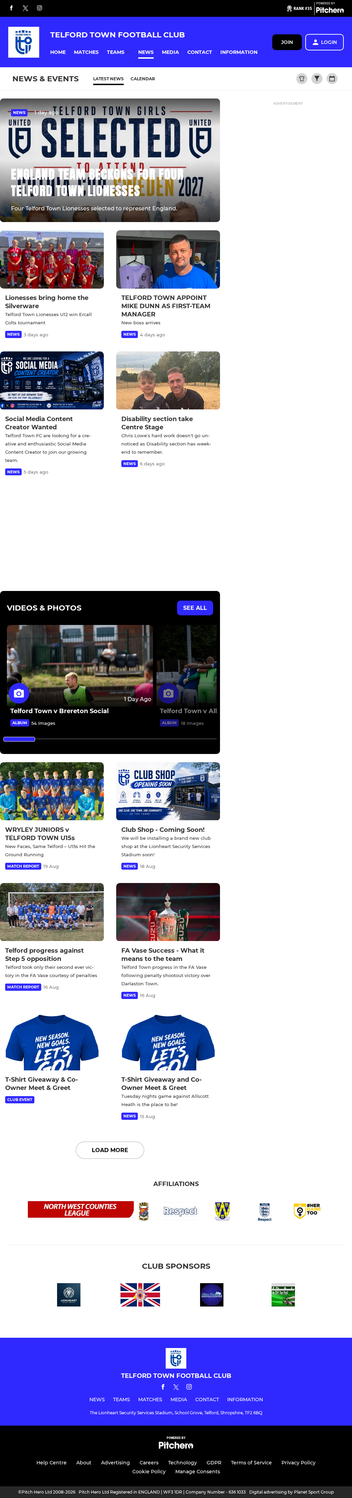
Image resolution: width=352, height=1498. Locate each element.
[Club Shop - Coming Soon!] (168, 791)
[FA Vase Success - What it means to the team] (168, 912)
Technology (182, 1463)
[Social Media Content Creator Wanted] (52, 380)
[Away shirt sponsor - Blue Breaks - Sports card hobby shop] (211, 1296)
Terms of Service (251, 1463)
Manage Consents (197, 1471)
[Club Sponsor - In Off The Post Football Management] (283, 1296)
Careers (149, 1463)
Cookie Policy (149, 1471)
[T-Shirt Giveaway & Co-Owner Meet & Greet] (52, 1041)
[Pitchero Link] (330, 11)
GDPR (214, 1463)
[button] (58, 52)
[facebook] (11, 8)
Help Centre (51, 1463)
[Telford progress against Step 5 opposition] (52, 912)
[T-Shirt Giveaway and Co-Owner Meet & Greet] (168, 1041)
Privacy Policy (299, 1463)
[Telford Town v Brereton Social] (80, 666)
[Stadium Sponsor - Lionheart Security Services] (68, 1296)
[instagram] (39, 8)
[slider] (19, 739)
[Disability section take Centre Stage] (168, 380)
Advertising (115, 1463)
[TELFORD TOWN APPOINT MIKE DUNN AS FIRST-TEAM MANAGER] (168, 259)
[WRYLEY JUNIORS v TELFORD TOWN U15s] (52, 791)
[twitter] (25, 8)
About (83, 1463)
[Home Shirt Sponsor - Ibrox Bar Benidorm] (140, 1296)
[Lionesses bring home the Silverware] (52, 259)
